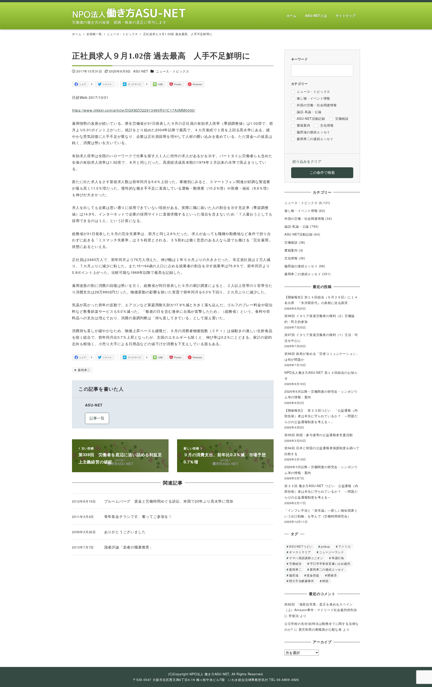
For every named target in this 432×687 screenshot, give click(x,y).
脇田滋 (293, 575)
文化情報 (291, 258)
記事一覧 (97, 418)
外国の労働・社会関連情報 (304, 218)
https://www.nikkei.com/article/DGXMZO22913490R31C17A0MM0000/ (133, 110)
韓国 (325, 581)
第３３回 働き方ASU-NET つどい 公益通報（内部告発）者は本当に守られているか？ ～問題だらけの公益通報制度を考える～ (321, 491)
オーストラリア (300, 552)
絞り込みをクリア (306, 161)
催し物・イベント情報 (301, 210)
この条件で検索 (322, 172)
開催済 (332, 575)
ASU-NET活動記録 (298, 234)
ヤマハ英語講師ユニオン (306, 558)
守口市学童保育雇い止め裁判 (330, 563)
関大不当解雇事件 (301, 581)
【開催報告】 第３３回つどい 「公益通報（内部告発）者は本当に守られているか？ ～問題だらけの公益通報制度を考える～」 (321, 416)
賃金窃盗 (313, 575)
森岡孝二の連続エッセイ (302, 274)
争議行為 (338, 558)
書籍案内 (291, 250)
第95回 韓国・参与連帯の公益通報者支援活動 (318, 435)
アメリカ (344, 546)
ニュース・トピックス (172, 71)
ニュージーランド (331, 552)
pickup (325, 546)
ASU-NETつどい (301, 546)
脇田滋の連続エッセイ (301, 266)
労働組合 (295, 563)
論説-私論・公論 (296, 226)
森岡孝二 (83, 370)
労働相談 (291, 242)
